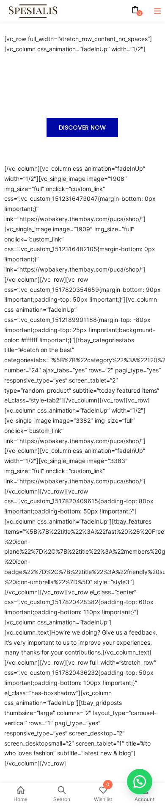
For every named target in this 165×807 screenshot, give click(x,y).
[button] (139, 781)
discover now (82, 127)
